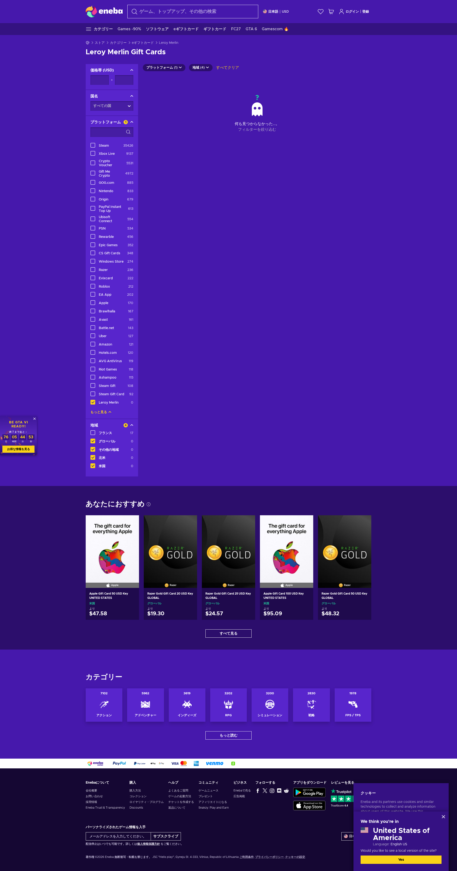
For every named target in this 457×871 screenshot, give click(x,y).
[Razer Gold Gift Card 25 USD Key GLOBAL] (228, 545)
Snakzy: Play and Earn (214, 807)
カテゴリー (118, 43)
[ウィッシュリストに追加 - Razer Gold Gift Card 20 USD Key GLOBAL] (189, 523)
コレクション (138, 796)
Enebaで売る (242, 790)
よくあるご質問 (178, 790)
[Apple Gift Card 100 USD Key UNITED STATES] (286, 545)
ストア (100, 43)
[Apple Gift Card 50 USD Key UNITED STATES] (112, 545)
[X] (265, 790)
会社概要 (91, 790)
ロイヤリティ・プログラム (146, 802)
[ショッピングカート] (331, 11)
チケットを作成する (181, 802)
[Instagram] (272, 790)
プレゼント (206, 796)
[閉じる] (443, 816)
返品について (176, 807)
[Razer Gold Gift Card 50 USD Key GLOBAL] (344, 545)
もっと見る (98, 412)
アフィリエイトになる (213, 802)
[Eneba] (104, 11)
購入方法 (135, 790)
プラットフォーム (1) (162, 67)
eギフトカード (143, 43)
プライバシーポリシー (269, 857)
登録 (365, 11)
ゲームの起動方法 (179, 796)
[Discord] (279, 790)
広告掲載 (239, 796)
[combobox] (193, 11)
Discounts (136, 807)
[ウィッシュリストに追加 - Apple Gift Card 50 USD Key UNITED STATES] (131, 523)
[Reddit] (286, 790)
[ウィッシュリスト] (320, 11)
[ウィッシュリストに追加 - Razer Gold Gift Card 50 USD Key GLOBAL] (363, 523)
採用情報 (91, 802)
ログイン (352, 11)
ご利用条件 (246, 857)
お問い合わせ (94, 796)
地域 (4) (199, 67)
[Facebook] (257, 790)
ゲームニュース (209, 790)
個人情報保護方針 (148, 843)
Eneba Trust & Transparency (105, 807)
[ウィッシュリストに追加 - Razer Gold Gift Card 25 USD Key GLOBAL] (247, 523)
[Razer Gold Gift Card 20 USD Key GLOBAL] (170, 545)
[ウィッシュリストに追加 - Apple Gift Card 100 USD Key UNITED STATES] (305, 523)
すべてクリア (227, 68)
